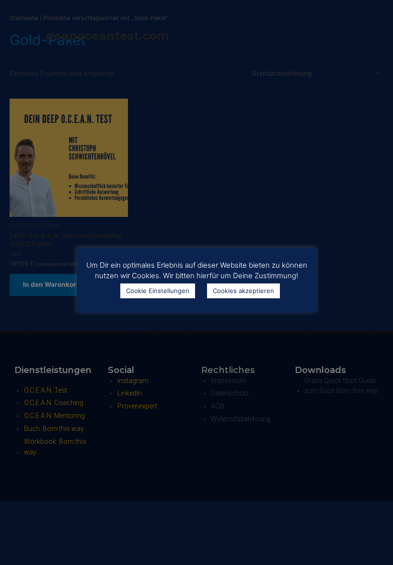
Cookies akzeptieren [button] (243, 290)
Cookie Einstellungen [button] (157, 290)
